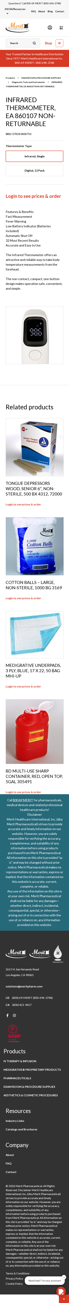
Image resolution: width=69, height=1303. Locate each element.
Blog (50, 11)
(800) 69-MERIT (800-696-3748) (32, 997)
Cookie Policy (14, 1283)
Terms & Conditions (18, 1273)
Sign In (50, 27)
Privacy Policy (14, 1278)
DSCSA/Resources (15, 9)
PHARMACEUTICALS (17, 1078)
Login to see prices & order (33, 196)
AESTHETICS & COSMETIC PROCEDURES (31, 1095)
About (41, 11)
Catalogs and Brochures (21, 1129)
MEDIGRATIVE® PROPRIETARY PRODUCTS (32, 1069)
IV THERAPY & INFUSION (20, 1061)
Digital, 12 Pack (35, 170)
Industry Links (15, 1120)
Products (10, 78)
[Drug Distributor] (14, 1034)
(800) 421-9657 (21, 1004)
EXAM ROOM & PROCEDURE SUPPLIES (41, 78)
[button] (61, 27)
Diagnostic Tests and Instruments (28, 82)
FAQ (33, 11)
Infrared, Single (35, 156)
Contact (59, 11)
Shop (48, 43)
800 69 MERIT (23, 800)
